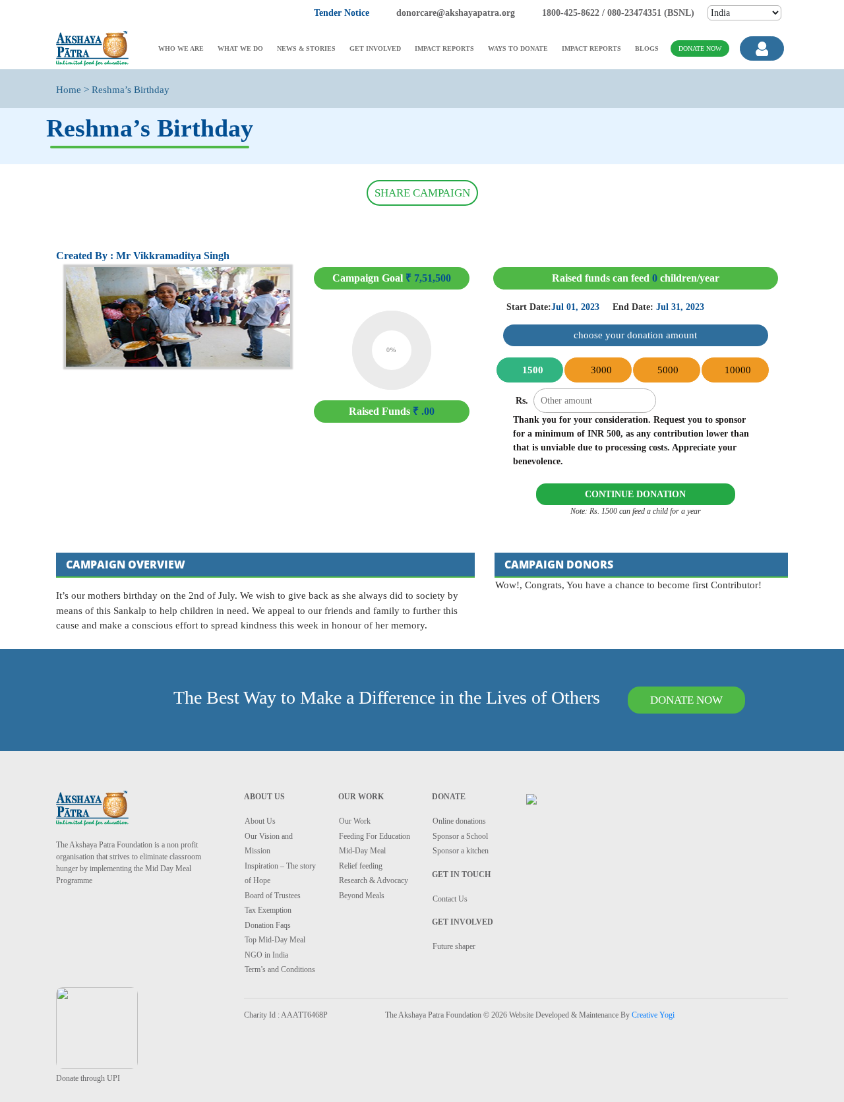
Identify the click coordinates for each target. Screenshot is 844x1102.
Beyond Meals (361, 895)
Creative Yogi (653, 1015)
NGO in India (266, 955)
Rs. (522, 401)
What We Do (240, 48)
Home (68, 89)
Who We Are (181, 48)
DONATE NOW (686, 700)
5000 (667, 370)
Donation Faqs (268, 925)
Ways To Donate (518, 48)
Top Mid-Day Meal (275, 939)
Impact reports (444, 48)
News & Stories (306, 48)
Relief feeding (360, 866)
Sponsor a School (460, 836)
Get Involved (375, 48)
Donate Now (699, 48)
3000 (600, 370)
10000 (736, 370)
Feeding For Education (374, 836)
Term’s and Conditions (280, 969)
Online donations (459, 821)
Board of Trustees (273, 895)
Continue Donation (635, 494)
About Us (260, 821)
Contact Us (450, 898)
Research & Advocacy (373, 880)
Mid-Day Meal (362, 850)
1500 (531, 370)
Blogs (647, 48)
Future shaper (454, 946)
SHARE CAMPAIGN (422, 193)
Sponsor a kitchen (461, 850)
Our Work (355, 821)
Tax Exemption (268, 910)
